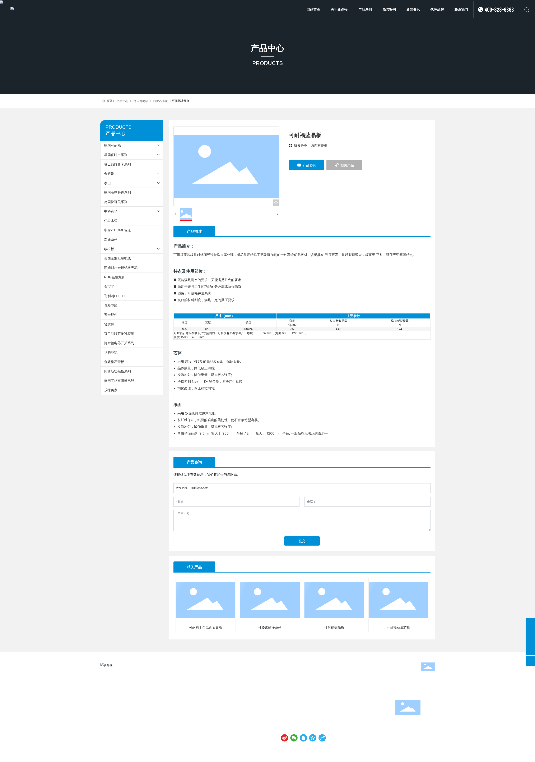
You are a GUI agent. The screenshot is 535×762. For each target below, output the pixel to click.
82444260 (328, 701)
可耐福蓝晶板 (334, 627)
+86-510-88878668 (304, 701)
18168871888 (321, 706)
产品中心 (267, 48)
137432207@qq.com (304, 717)
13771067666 (299, 706)
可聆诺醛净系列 (270, 627)
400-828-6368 (499, 9)
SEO (432, 753)
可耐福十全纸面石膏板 (205, 627)
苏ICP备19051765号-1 (286, 753)
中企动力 (414, 753)
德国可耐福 (141, 101)
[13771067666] (530, 632)
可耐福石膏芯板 (398, 627)
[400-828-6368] (530, 622)
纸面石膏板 (160, 101)
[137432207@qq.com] (530, 641)
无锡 (424, 753)
